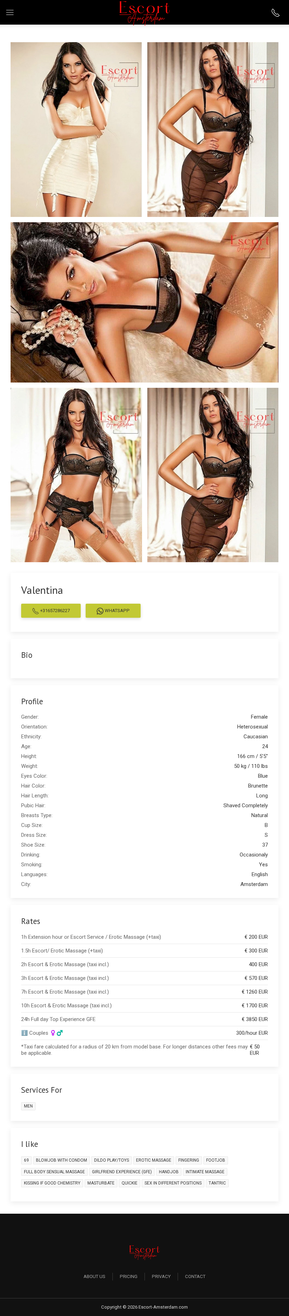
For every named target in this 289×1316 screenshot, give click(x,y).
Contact (195, 1276)
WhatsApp (117, 610)
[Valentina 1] (76, 129)
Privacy (161, 1276)
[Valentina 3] (144, 302)
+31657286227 (54, 610)
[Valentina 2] (213, 129)
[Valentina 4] (76, 474)
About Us (94, 1276)
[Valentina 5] (213, 474)
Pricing (128, 1276)
